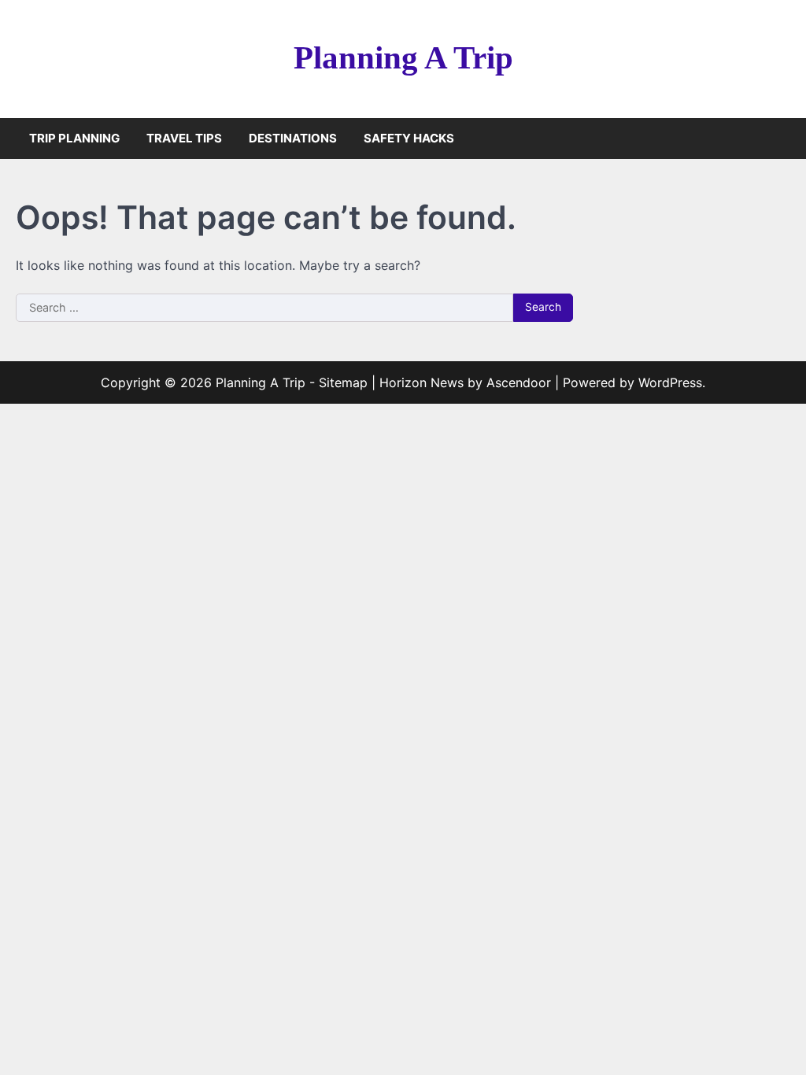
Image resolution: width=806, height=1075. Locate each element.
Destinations (293, 138)
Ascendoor (518, 382)
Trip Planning (74, 138)
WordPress (670, 382)
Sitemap (343, 382)
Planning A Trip (403, 58)
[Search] (778, 138)
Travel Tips (184, 138)
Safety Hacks (409, 138)
